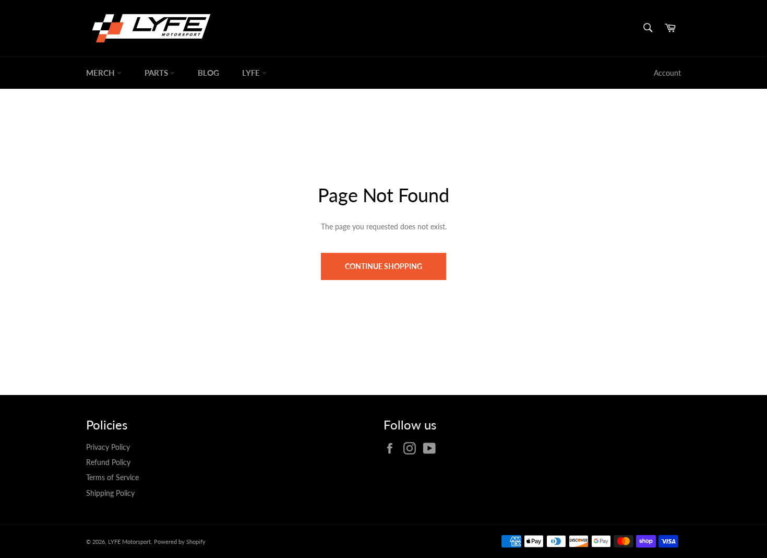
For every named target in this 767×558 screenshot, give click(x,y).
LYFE (252, 72)
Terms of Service (112, 477)
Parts (157, 72)
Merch (101, 72)
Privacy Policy (108, 447)
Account (667, 72)
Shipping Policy (110, 493)
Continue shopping (383, 266)
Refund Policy (108, 462)
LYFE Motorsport (129, 541)
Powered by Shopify (180, 541)
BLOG (208, 72)
